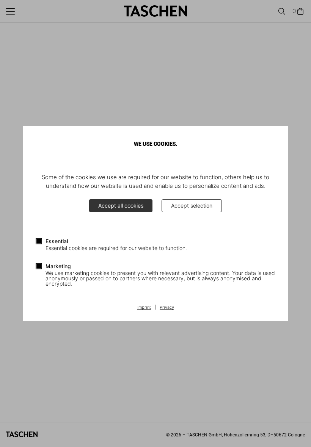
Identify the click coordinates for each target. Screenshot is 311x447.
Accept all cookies (120, 205)
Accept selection (191, 205)
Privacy (167, 307)
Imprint (144, 307)
